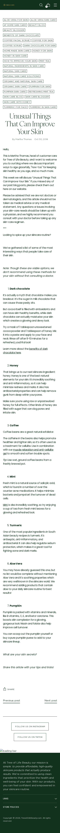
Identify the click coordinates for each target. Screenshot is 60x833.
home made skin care (17, 51)
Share (10, 689)
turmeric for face (15, 107)
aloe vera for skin (16, 20)
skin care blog (13, 97)
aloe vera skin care (43, 20)
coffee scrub (12, 45)
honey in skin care (15, 56)
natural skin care (15, 71)
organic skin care (15, 86)
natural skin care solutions (22, 76)
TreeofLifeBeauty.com (31, 818)
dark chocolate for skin (40, 45)
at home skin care (15, 25)
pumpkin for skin (40, 86)
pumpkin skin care (15, 91)
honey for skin (42, 51)
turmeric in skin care (43, 107)
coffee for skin (42, 40)
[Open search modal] (41, 5)
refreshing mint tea (41, 91)
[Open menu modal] (55, 5)
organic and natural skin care (23, 81)
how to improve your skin (20, 61)
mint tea (44, 61)
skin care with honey (17, 102)
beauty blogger (14, 30)
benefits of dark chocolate (21, 35)
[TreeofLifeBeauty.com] (9, 5)
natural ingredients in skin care (24, 66)
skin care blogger (37, 97)
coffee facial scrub (17, 40)
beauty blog (37, 25)
